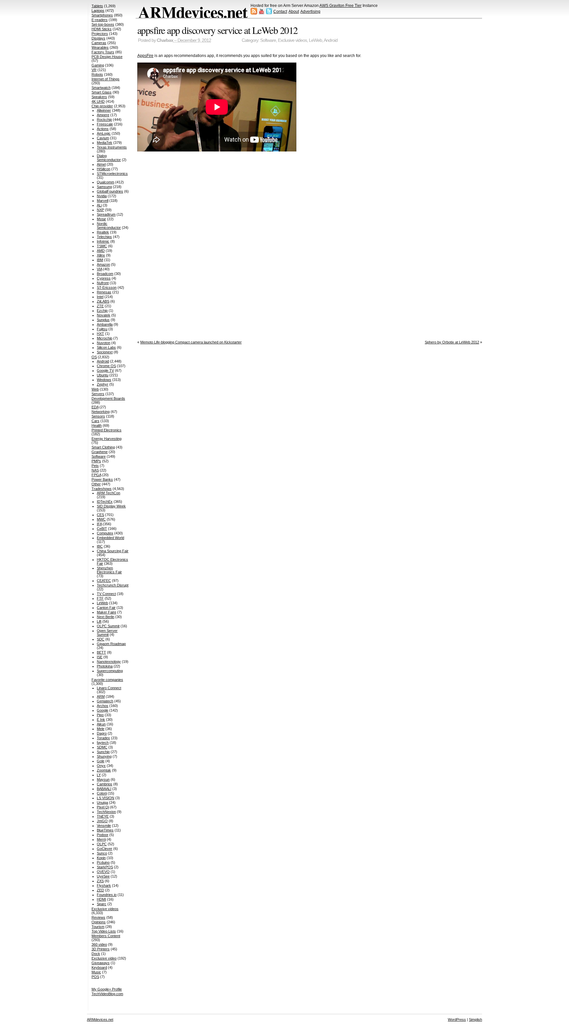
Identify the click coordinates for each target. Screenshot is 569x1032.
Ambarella (105, 324)
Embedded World (110, 538)
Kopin (101, 858)
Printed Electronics (107, 430)
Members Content (106, 936)
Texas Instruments (112, 147)
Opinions (99, 922)
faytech (103, 743)
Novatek (103, 315)
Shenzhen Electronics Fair (109, 570)
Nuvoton (103, 343)
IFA (99, 524)
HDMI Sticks (102, 29)
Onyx (101, 766)
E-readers (100, 20)
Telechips (104, 237)
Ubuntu (102, 375)
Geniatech (105, 701)
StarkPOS (105, 867)
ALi (99, 205)
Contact (280, 11)
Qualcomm (105, 182)
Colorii (102, 793)
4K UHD (98, 101)
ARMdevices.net (192, 12)
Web (95, 389)
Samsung (104, 187)
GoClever (104, 849)
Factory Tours (103, 52)
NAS (95, 470)
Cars (95, 421)
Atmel (101, 164)
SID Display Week (111, 506)
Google (102, 710)
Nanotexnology (109, 662)
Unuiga (102, 802)
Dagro (102, 733)
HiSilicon (103, 169)
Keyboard (99, 967)
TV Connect (106, 594)
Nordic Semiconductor (109, 226)
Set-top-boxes (103, 24)
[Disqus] (309, 244)
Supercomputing (110, 671)
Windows (104, 380)
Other (96, 484)
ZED (100, 890)
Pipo (100, 715)
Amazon (103, 264)
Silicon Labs (106, 347)
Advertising (310, 11)
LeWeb (315, 40)
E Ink (101, 719)
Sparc (101, 904)
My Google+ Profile (107, 989)
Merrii (101, 839)
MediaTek (104, 143)
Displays (98, 38)
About (293, 11)
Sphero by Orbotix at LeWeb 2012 (452, 342)
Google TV (105, 370)
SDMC (102, 747)
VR (94, 70)
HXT (100, 334)
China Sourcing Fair (112, 551)
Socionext (105, 352)
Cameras (99, 43)
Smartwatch (101, 88)
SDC (100, 639)
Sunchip (103, 752)
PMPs (96, 461)
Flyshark (104, 885)
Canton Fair (106, 608)
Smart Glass (102, 92)
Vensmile (104, 826)
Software (268, 40)
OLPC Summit (108, 626)
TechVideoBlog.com (107, 994)
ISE (99, 657)
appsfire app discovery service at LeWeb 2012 (217, 30)
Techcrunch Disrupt (112, 585)
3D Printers (101, 949)
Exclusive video (104, 958)
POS (95, 977)
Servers (98, 394)
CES (100, 515)
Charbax (165, 40)
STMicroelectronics (112, 174)
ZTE (100, 306)
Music (96, 972)
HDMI (101, 899)
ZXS (100, 881)
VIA (99, 269)
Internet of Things (106, 79)
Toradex (103, 738)
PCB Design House (107, 57)
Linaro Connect (109, 688)
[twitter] (269, 13)
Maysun (103, 779)
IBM (100, 260)
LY (99, 775)
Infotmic (103, 241)
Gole (100, 761)
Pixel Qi (103, 807)
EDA (95, 407)
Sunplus (103, 320)
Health (97, 425)
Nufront (103, 283)
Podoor (102, 835)
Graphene (100, 452)
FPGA (96, 475)
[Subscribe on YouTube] (261, 13)
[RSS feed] (254, 13)
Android (331, 40)
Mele (100, 729)
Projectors (100, 34)
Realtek (103, 232)
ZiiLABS (103, 301)
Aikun (101, 724)
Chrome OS (106, 366)
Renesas (104, 292)
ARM (101, 696)
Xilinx (101, 255)
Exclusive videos (292, 40)
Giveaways (101, 963)
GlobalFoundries (110, 191)
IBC (100, 546)
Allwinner (104, 110)
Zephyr (102, 384)
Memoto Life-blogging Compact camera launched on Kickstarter (191, 342)
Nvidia (102, 196)
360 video (99, 944)
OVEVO (103, 872)
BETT (101, 652)
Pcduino (103, 862)
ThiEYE (103, 816)
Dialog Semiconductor (109, 158)
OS (94, 357)
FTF (100, 598)
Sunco (102, 853)
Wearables (100, 47)
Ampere (103, 115)
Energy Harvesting (107, 439)
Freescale (105, 124)
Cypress (104, 278)
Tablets (97, 6)
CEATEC (104, 581)
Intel (100, 297)
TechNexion (106, 812)
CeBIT (102, 528)
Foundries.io (107, 895)
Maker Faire (106, 612)
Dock (96, 954)
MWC (101, 519)
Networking (101, 412)
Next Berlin (105, 617)
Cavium (103, 138)
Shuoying (104, 756)
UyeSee (103, 876)
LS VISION (105, 798)
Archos (102, 706)
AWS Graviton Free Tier (340, 5)
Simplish (475, 1019)
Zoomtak (104, 770)
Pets (95, 466)
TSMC (102, 246)
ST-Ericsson (107, 287)
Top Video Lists (104, 931)
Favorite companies (107, 680)
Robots (97, 74)
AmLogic (104, 133)
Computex (105, 533)
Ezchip (102, 310)
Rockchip (104, 120)
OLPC (102, 844)
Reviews (98, 917)
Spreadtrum (106, 214)
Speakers (99, 97)
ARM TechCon (108, 493)
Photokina (105, 666)
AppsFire (145, 55)
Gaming (98, 65)
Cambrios (104, 784)
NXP (100, 210)
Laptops (98, 11)
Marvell (102, 201)
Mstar (101, 219)
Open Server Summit (107, 633)
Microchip (104, 338)
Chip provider (102, 106)
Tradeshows (102, 489)
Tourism (98, 927)
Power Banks (102, 479)
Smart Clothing (103, 447)
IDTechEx (105, 501)
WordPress (457, 1019)
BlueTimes (105, 830)
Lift (99, 621)
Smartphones (102, 15)
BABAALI (104, 789)
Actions (103, 129)
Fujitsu (102, 329)
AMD (101, 251)
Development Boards (108, 398)
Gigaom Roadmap (111, 644)
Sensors (98, 416)
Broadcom (105, 274)
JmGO (102, 821)
